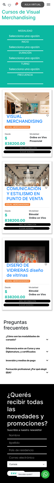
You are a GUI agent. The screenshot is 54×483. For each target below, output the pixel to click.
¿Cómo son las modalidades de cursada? (23, 338)
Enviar (16, 473)
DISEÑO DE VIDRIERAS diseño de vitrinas (25, 270)
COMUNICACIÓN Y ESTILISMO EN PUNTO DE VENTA (25, 193)
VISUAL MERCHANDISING (24, 119)
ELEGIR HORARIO (27, 152)
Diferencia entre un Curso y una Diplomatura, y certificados (23, 350)
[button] (4, 4)
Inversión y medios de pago (21, 360)
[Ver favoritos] (9, 5)
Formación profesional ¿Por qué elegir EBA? (26, 371)
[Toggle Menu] (48, 4)
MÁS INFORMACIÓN (28, 148)
